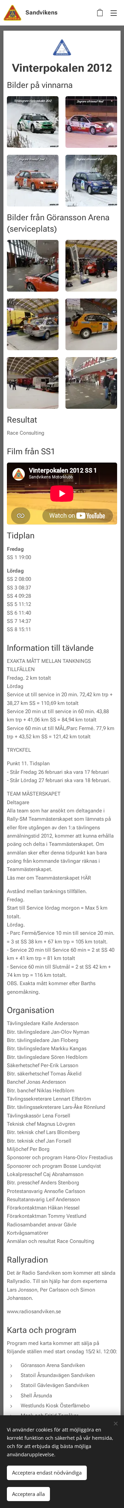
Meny (114, 13)
